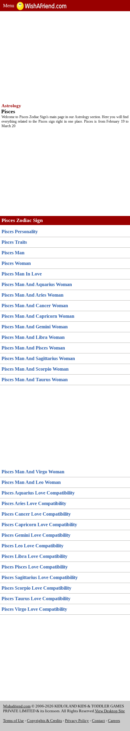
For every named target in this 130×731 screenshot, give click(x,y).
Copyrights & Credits (44, 720)
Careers (114, 720)
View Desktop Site (110, 711)
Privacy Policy (77, 720)
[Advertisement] (65, 56)
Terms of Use (13, 720)
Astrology (11, 105)
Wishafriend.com (17, 706)
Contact (98, 720)
